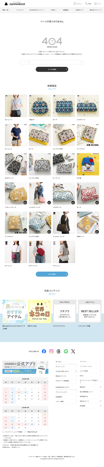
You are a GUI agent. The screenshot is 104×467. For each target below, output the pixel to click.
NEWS (81, 376)
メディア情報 (59, 401)
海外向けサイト (95, 10)
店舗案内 (66, 10)
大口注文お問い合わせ (62, 371)
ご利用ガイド (79, 10)
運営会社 (82, 387)
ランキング (19, 10)
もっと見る (52, 274)
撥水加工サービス (61, 376)
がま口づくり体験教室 (62, 381)
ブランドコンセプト (62, 392)
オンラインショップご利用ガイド (89, 381)
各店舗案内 (59, 397)
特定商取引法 (84, 396)
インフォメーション (86, 366)
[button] (88, 3)
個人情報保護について (86, 392)
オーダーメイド (60, 367)
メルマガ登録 (84, 371)
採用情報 (82, 406)
